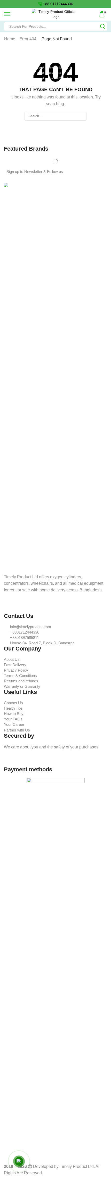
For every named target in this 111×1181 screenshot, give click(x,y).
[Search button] (103, 26)
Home (9, 39)
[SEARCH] (82, 116)
